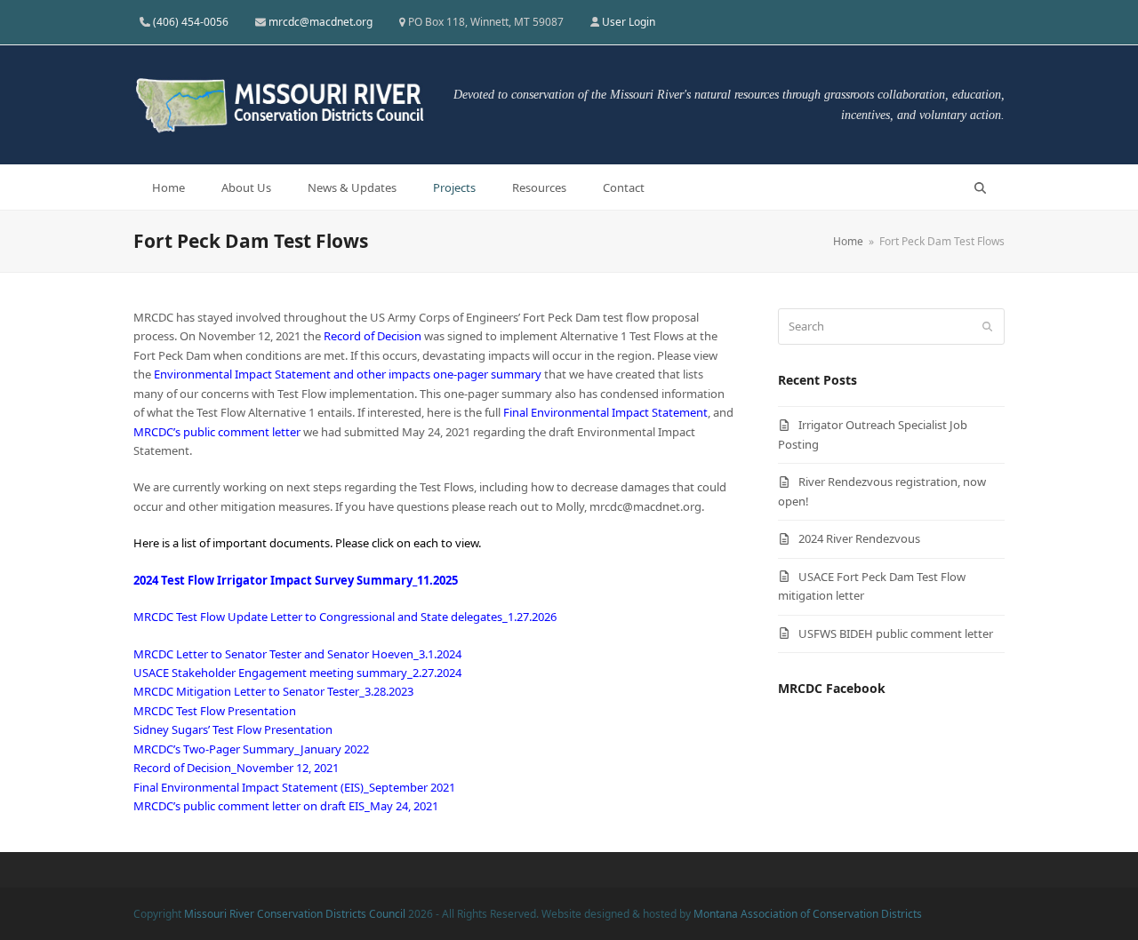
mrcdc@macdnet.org (320, 21)
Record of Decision (372, 336)
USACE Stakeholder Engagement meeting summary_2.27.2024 (297, 673)
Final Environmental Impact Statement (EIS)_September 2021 (294, 787)
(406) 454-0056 (190, 21)
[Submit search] (987, 327)
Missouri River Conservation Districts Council (294, 913)
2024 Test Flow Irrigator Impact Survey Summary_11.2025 (295, 580)
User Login (628, 21)
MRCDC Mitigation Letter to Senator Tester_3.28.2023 (273, 691)
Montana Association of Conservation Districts (807, 913)
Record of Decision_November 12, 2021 (236, 768)
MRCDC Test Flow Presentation (214, 711)
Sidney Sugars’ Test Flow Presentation (233, 729)
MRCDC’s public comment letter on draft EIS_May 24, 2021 (285, 806)
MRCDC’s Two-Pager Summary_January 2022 (251, 749)
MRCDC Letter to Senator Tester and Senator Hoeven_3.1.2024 (297, 654)
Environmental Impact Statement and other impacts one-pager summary (349, 374)
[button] (980, 187)
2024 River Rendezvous (859, 538)
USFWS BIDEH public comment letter (895, 633)
